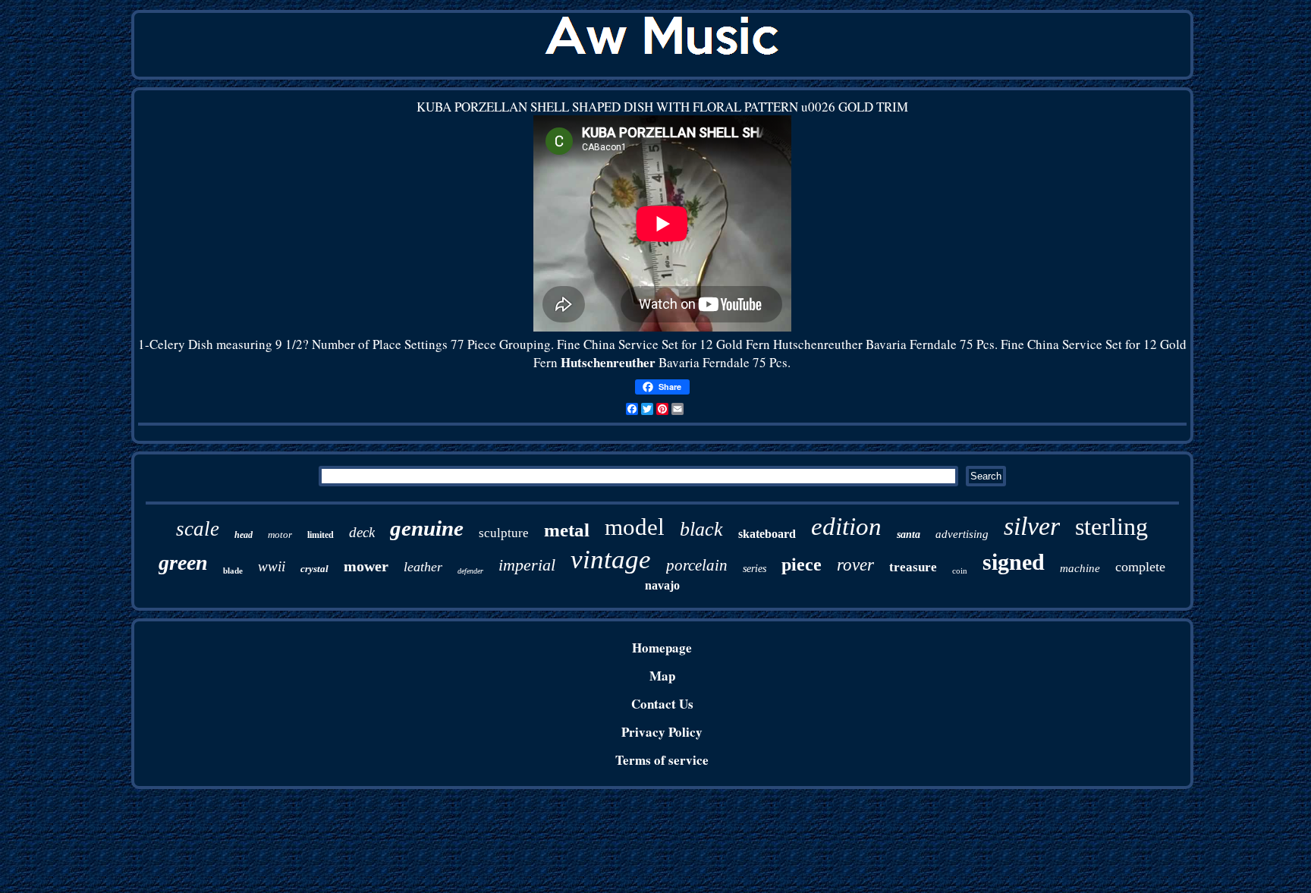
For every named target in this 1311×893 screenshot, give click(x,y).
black (701, 529)
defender (470, 571)
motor (280, 534)
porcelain (697, 565)
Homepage (662, 647)
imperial (526, 564)
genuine (427, 528)
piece (801, 564)
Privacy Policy (662, 731)
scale (197, 528)
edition (846, 526)
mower (366, 566)
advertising (962, 534)
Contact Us (662, 703)
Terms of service (662, 759)
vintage (611, 559)
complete (1140, 566)
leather (423, 566)
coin (959, 570)
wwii (271, 566)
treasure (913, 567)
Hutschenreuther (608, 362)
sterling (1111, 526)
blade (233, 570)
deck (362, 532)
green (183, 562)
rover (855, 564)
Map (662, 675)
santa (908, 534)
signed (1013, 561)
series (754, 568)
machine (1080, 568)
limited (320, 535)
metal (566, 530)
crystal (314, 568)
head (243, 535)
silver (1032, 526)
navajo (662, 585)
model (635, 527)
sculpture (504, 533)
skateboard (767, 533)
